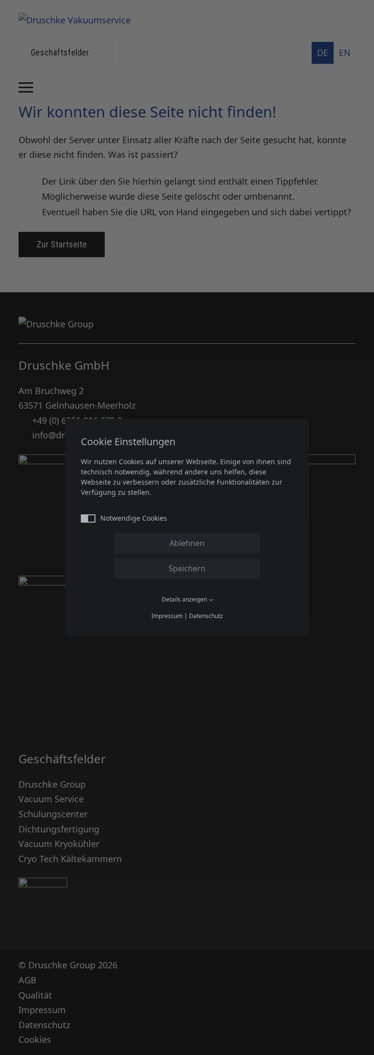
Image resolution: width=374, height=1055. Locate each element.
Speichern (187, 568)
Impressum (167, 616)
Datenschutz (206, 616)
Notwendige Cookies (133, 518)
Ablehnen (187, 543)
